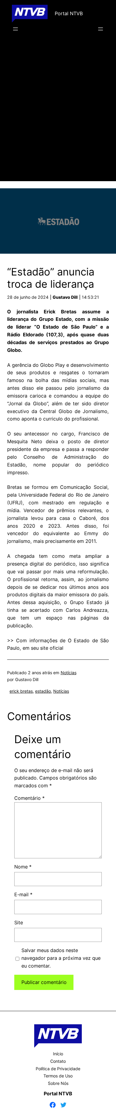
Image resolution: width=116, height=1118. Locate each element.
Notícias (68, 672)
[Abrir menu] (15, 29)
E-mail (23, 894)
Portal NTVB (69, 13)
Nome (23, 867)
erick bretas (21, 691)
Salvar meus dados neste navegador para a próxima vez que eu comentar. (61, 958)
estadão (43, 691)
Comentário (29, 798)
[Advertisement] (58, 115)
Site (18, 922)
